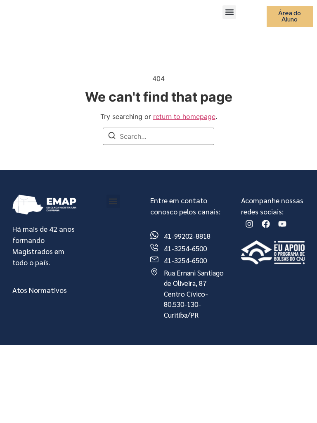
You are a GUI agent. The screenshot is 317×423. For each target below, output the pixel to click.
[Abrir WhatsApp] (296, 402)
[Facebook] (266, 224)
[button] (229, 12)
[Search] (112, 136)
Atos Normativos (39, 290)
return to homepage (184, 116)
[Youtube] (282, 224)
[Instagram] (249, 224)
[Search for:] (158, 136)
